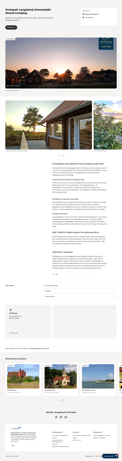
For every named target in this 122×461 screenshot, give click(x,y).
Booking (10, 27)
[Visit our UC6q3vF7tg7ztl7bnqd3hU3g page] (65, 417)
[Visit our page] (56, 417)
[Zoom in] (114, 331)
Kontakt (54, 438)
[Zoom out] (114, 335)
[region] (84, 321)
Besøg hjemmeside (91, 14)
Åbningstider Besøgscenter (60, 435)
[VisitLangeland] (16, 428)
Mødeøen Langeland (99, 438)
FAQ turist (55, 444)
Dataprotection (89, 456)
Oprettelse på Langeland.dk (60, 446)
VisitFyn (75, 438)
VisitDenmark (77, 440)
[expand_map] (113, 308)
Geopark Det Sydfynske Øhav (81, 435)
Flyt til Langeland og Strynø (101, 435)
